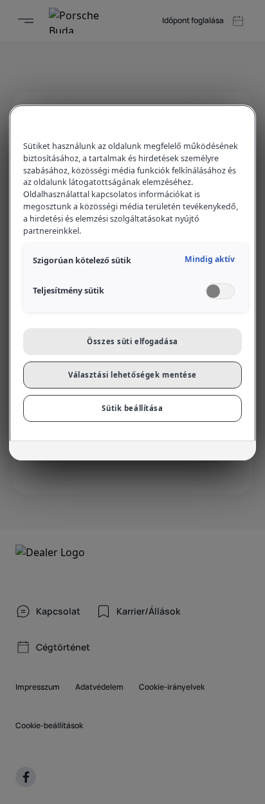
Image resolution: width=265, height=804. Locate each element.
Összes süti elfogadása (132, 341)
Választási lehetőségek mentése (132, 375)
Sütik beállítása (132, 408)
